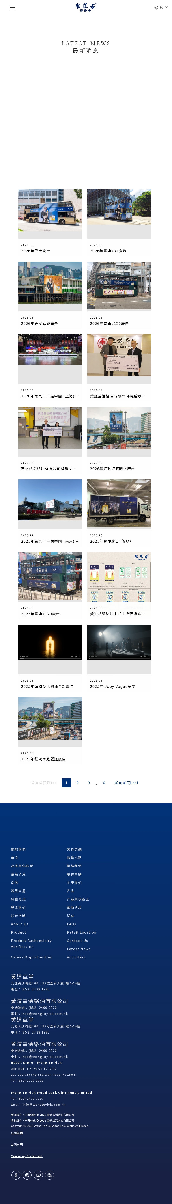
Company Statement (27, 1156)
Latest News (79, 948)
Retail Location (82, 932)
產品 (14, 857)
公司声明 (17, 1144)
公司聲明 (17, 1133)
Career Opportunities (31, 957)
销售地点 (18, 899)
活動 (14, 882)
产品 (70, 890)
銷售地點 (74, 857)
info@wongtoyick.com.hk (45, 1013)
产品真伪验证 (78, 899)
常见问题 (18, 890)
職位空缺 (74, 874)
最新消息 (18, 874)
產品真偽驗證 (22, 865)
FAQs (71, 923)
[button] (12, 7)
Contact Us (77, 940)
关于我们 (74, 882)
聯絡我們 (74, 865)
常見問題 (74, 849)
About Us (20, 923)
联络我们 (18, 907)
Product (18, 932)
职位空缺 (18, 915)
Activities (76, 957)
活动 (70, 915)
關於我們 (18, 849)
